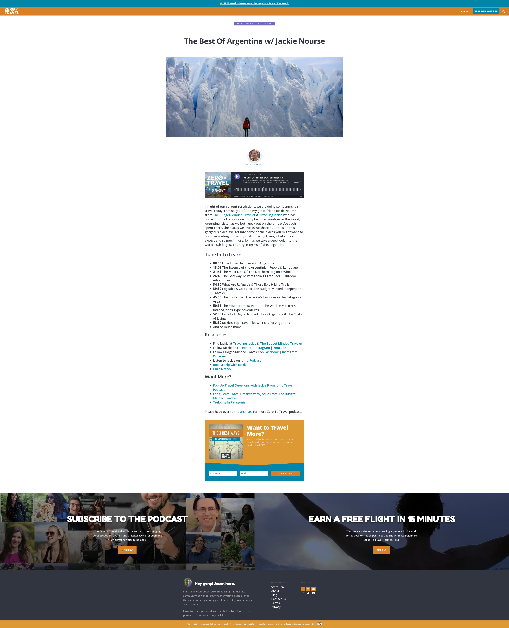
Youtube (279, 347)
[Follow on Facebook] (303, 589)
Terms (275, 602)
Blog (274, 594)
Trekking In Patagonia (229, 402)
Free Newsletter (486, 11)
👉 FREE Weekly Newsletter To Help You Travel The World (254, 3)
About (275, 590)
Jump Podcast (251, 360)
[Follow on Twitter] (308, 589)
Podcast (464, 11)
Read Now (382, 550)
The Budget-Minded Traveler (234, 215)
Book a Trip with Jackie (230, 364)
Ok (319, 624)
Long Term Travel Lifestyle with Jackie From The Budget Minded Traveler (254, 396)
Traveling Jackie (270, 215)
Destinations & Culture (248, 24)
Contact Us (278, 598)
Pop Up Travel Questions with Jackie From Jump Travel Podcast (253, 387)
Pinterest (220, 356)
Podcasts (269, 24)
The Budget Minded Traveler (281, 343)
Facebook (244, 347)
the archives (243, 411)
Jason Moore (256, 164)
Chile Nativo (222, 369)
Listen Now (127, 550)
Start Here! (278, 586)
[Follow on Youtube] (313, 589)
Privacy (275, 606)
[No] (505, 624)
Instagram (262, 347)
